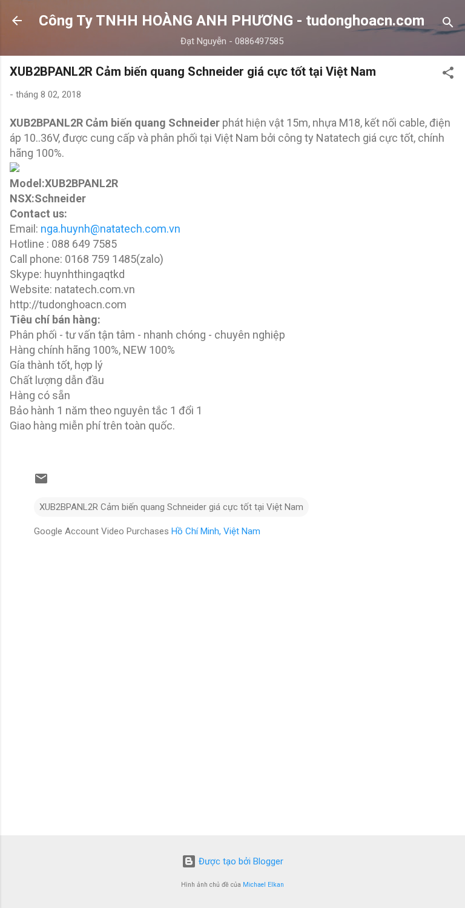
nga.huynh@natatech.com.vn (110, 228)
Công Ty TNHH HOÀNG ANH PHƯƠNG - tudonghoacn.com (231, 20)
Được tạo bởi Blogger (239, 861)
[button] (448, 74)
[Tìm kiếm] (448, 24)
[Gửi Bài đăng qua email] (41, 482)
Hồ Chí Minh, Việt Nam (215, 531)
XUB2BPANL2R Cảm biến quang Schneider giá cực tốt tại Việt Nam (171, 507)
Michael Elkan (263, 885)
